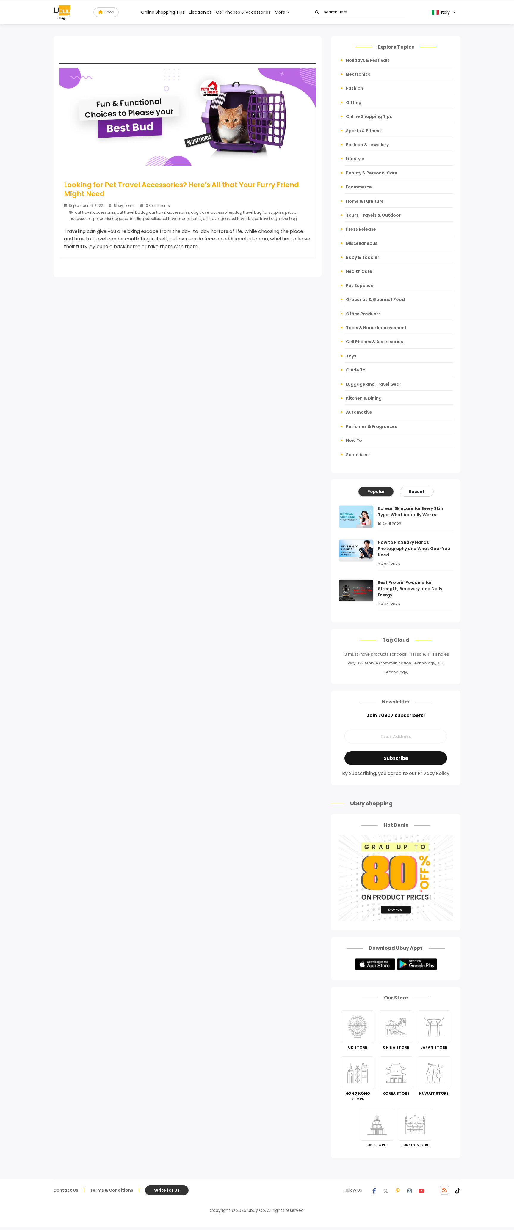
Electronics (200, 12)
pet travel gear (216, 218)
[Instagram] (410, 1190)
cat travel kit (128, 212)
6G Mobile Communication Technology (396, 663)
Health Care (359, 271)
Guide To (356, 370)
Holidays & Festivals (368, 60)
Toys (351, 356)
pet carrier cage (107, 218)
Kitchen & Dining (364, 398)
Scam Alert (358, 455)
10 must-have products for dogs (375, 654)
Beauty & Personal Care (371, 173)
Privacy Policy (433, 773)
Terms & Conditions (111, 1190)
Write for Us (167, 1190)
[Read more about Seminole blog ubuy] (62, 12)
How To (354, 440)
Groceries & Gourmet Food (375, 300)
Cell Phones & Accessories (243, 12)
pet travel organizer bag (275, 218)
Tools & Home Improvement (376, 328)
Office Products (363, 314)
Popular (376, 491)
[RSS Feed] (444, 1190)
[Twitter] (386, 1190)
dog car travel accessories (164, 212)
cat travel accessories (95, 212)
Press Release (361, 229)
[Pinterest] (398, 1190)
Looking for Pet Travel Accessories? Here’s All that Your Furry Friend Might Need (181, 189)
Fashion (354, 88)
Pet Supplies (359, 286)
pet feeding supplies (141, 218)
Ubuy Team (124, 205)
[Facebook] (374, 1190)
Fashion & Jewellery (367, 145)
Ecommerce (359, 187)
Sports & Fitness (364, 131)
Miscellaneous (361, 243)
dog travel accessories (212, 212)
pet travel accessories (181, 218)
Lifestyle (355, 159)
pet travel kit (241, 218)
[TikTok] (458, 1190)
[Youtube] (421, 1190)
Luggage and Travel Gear (373, 384)
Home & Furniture (365, 201)
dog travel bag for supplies (258, 212)
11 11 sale (417, 654)
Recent (416, 491)
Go (317, 12)
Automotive (359, 412)
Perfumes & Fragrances (371, 426)
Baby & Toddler (362, 257)
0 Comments (157, 205)
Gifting (353, 102)
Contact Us (65, 1190)
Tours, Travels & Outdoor (373, 215)
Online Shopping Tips (162, 12)
